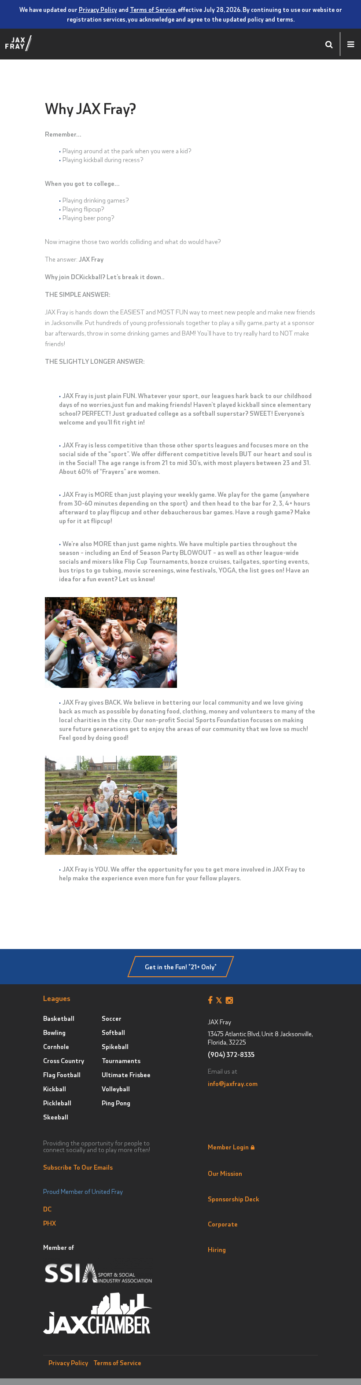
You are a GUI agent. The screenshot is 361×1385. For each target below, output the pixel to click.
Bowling (54, 1032)
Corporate (223, 1223)
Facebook (212, 1001)
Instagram (231, 1001)
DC (47, 1208)
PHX (49, 1223)
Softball (113, 1032)
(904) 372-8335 (231, 1054)
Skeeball (55, 1116)
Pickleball (57, 1102)
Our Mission (225, 1173)
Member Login (228, 1146)
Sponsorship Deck (233, 1198)
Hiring (217, 1249)
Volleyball (116, 1088)
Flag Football (62, 1074)
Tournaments (121, 1060)
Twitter (221, 1001)
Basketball (58, 1018)
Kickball (54, 1088)
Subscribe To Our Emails (78, 1167)
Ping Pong (116, 1102)
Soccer (112, 1018)
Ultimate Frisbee (126, 1074)
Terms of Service (153, 9)
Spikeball (115, 1046)
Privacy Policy (98, 9)
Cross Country (63, 1060)
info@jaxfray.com (233, 1083)
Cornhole (56, 1046)
